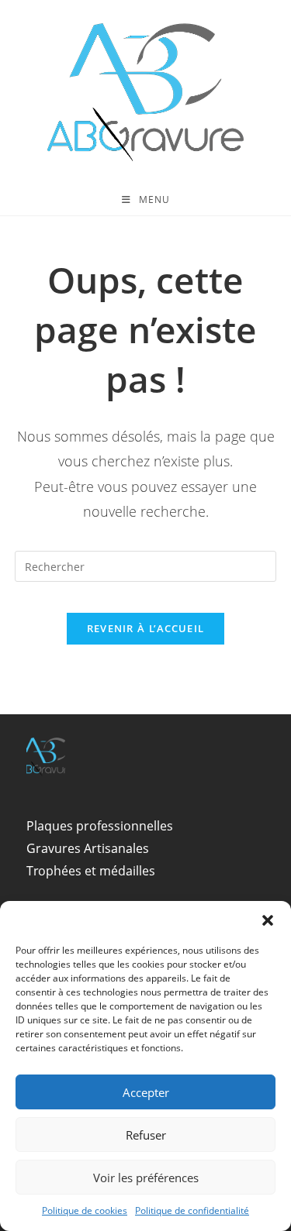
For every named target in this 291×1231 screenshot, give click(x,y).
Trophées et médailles (90, 870)
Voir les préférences (146, 1177)
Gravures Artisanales (87, 848)
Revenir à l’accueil (146, 628)
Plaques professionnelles (99, 825)
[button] (267, 920)
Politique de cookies (84, 1210)
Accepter (146, 1092)
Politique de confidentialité (192, 1210)
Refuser (146, 1135)
